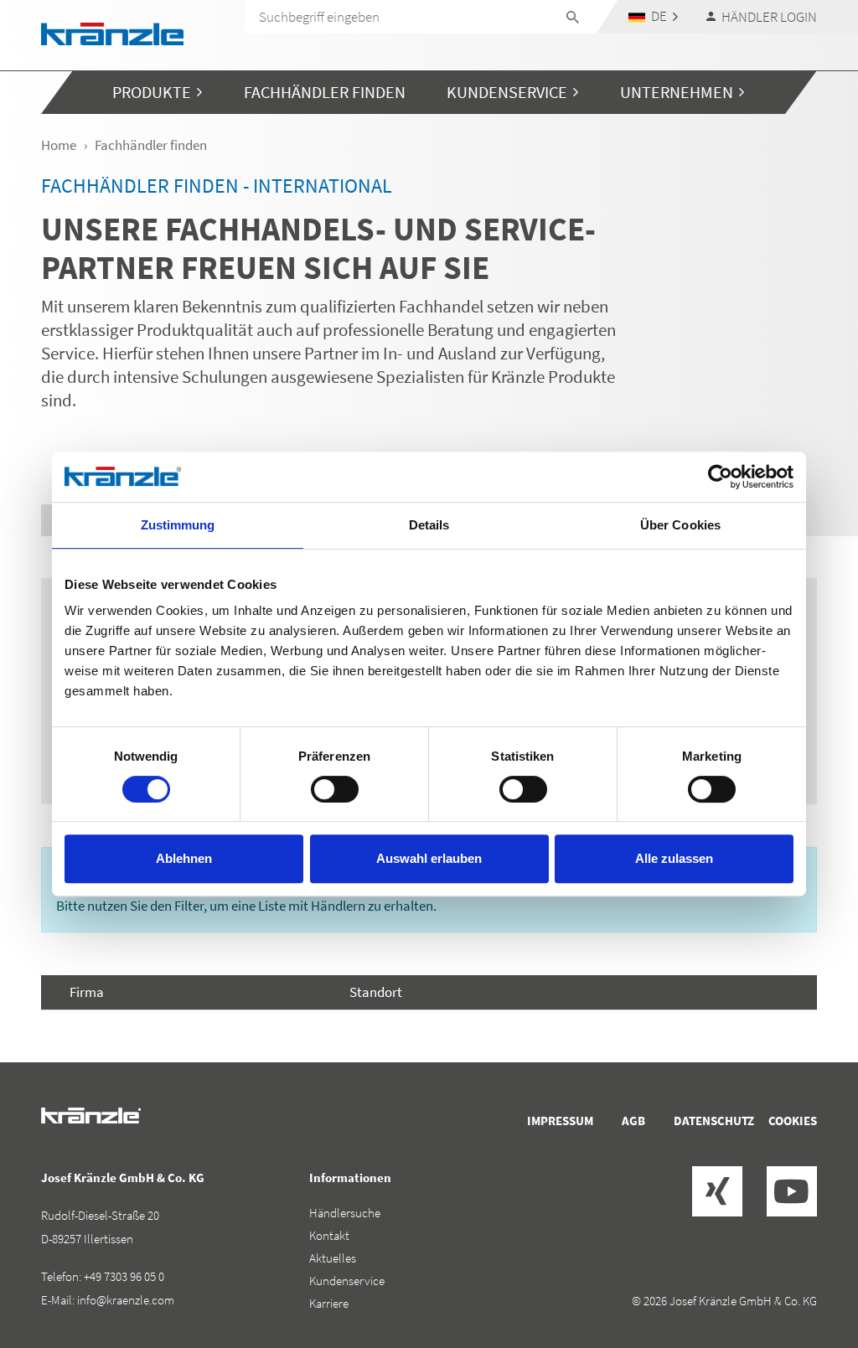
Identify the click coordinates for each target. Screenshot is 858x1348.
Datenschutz (714, 1120)
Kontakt (329, 1235)
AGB (633, 1120)
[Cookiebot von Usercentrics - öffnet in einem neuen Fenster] (720, 476)
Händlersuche (344, 1213)
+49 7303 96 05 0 (124, 1276)
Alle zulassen (674, 858)
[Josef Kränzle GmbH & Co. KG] (112, 32)
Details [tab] (429, 525)
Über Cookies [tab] (680, 525)
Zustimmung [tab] (178, 525)
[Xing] (717, 1191)
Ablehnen (184, 858)
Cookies (792, 1120)
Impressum (560, 1120)
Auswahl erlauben (429, 858)
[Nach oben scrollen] (800, 1264)
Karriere (329, 1303)
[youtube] (792, 1191)
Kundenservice (347, 1281)
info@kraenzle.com (125, 1300)
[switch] (335, 789)
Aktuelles (332, 1258)
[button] (654, 16)
